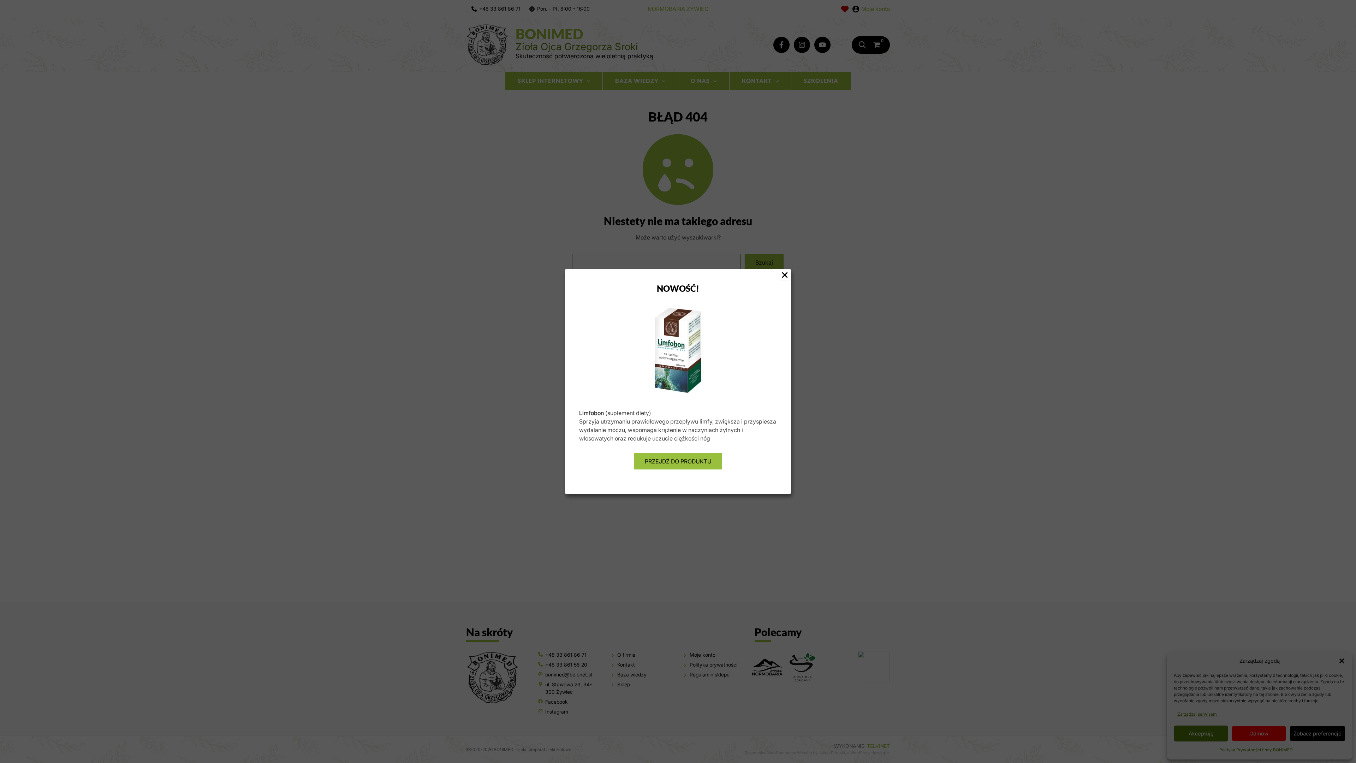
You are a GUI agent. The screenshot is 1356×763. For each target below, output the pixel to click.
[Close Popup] (784, 275)
